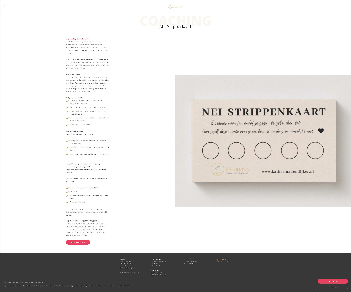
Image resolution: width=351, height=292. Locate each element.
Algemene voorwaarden (190, 261)
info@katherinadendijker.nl (127, 268)
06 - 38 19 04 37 (125, 266)
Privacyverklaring (189, 264)
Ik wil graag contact (78, 242)
